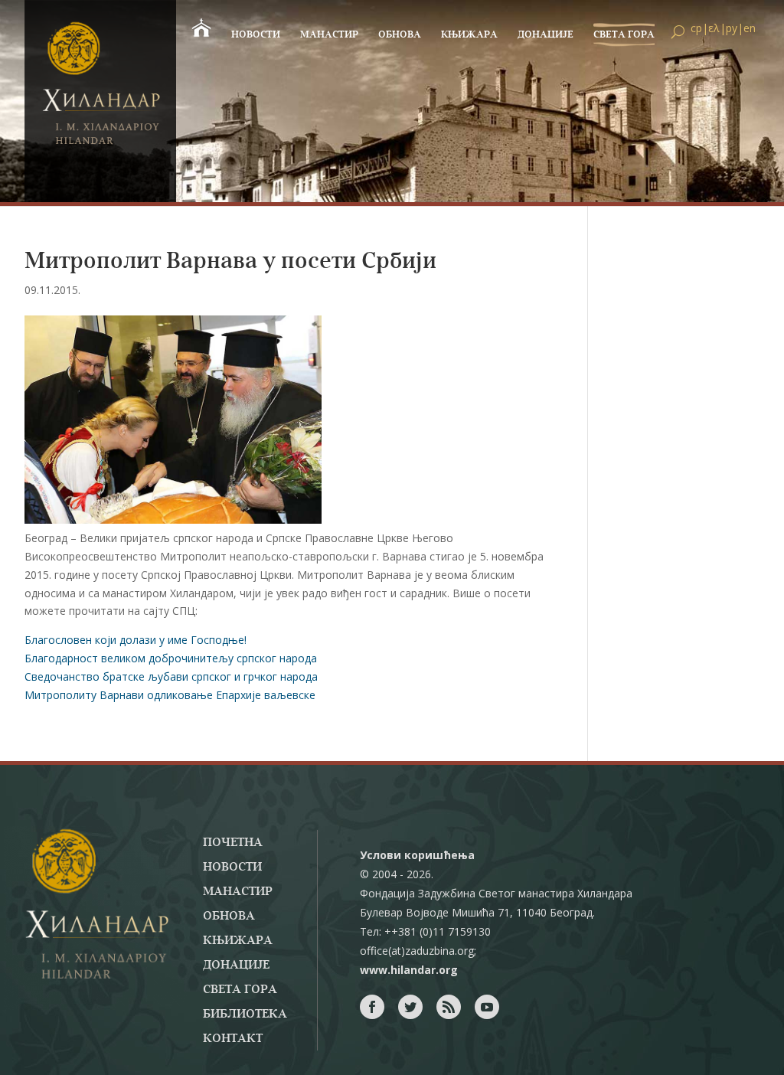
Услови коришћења (417, 855)
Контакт (233, 1039)
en (749, 28)
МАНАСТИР (329, 35)
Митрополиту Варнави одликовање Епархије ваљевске (169, 695)
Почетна (233, 843)
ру (731, 28)
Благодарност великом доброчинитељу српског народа (170, 658)
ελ (714, 28)
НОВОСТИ (255, 35)
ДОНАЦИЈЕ (545, 35)
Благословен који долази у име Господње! (135, 639)
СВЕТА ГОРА (624, 35)
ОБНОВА (399, 35)
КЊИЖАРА (469, 35)
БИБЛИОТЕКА (245, 1014)
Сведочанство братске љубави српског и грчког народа (171, 676)
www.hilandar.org (409, 969)
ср (696, 28)
